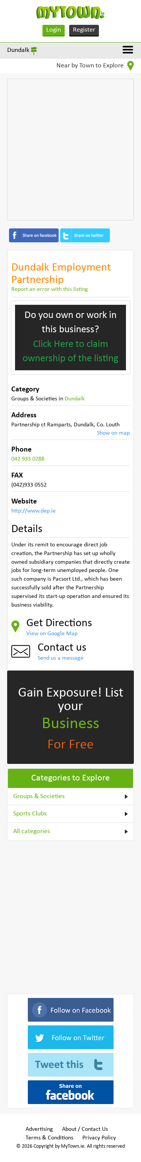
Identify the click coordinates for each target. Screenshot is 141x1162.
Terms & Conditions (49, 1138)
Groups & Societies (39, 796)
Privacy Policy (99, 1138)
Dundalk (18, 50)
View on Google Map (51, 634)
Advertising (39, 1129)
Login (53, 29)
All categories (31, 831)
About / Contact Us (85, 1129)
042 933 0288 (27, 459)
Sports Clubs (30, 813)
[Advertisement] (70, 149)
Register (84, 29)
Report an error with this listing (49, 289)
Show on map (113, 433)
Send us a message (60, 658)
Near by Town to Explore (90, 65)
